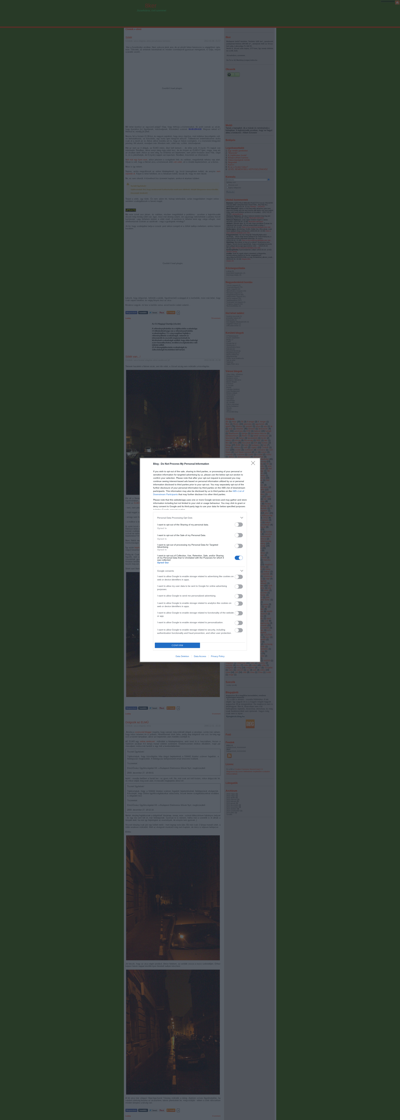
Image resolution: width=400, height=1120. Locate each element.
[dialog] (200, 560)
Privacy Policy (218, 656)
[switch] (239, 524)
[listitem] (200, 517)
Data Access (200, 656)
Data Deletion (182, 656)
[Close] (254, 464)
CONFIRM (177, 645)
